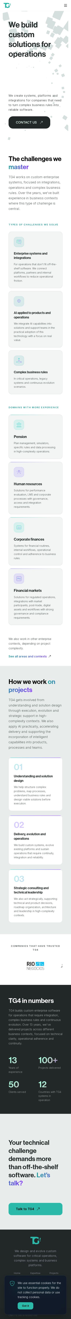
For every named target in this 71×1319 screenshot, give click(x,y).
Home (17, 1273)
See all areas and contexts (28, 656)
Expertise (35, 1273)
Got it (25, 1305)
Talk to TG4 (25, 1209)
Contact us (26, 122)
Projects (54, 1273)
